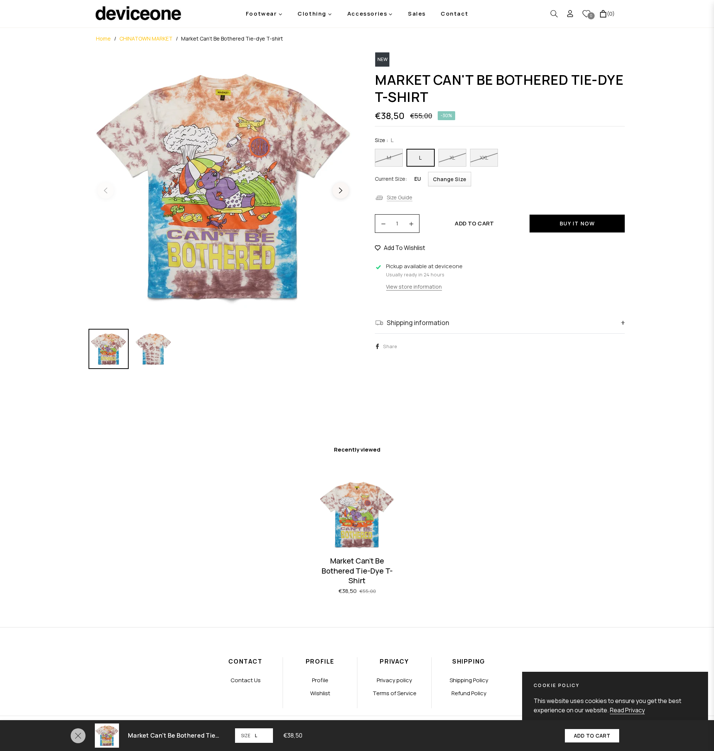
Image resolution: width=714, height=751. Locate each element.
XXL (484, 157)
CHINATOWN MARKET (146, 38)
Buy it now (577, 223)
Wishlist (320, 693)
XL (452, 157)
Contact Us (246, 680)
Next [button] (340, 190)
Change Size (449, 179)
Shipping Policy (469, 680)
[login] (570, 13)
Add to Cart (592, 735)
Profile (320, 680)
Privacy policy (394, 680)
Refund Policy (468, 693)
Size (245, 735)
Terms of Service (394, 693)
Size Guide (399, 197)
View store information (414, 286)
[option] (223, 186)
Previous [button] (105, 190)
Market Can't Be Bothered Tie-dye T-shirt (357, 570)
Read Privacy (627, 710)
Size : (384, 140)
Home (103, 38)
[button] (554, 13)
